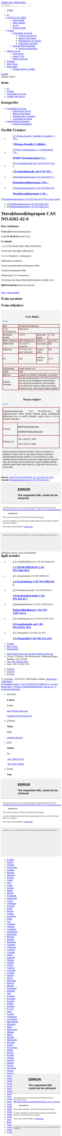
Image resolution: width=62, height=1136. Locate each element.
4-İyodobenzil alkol (10, 684)
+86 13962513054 (15, 759)
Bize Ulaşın (12, 64)
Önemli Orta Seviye (27, 35)
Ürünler (10, 30)
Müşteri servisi (13, 51)
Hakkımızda (12, 649)
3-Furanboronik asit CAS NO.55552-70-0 (28, 626)
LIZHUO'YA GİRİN (16, 17)
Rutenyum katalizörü (27, 48)
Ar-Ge (16, 25)
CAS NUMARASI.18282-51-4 (34, 684)
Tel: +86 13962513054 (17, 661)
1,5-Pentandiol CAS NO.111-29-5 (32, 638)
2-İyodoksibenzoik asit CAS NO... (33, 171)
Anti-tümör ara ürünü (28, 43)
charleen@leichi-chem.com (30, 431)
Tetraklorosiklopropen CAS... (30, 193)
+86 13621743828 (15, 764)
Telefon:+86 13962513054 (13, 2)
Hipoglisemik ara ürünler (29, 41)
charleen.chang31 (15, 737)
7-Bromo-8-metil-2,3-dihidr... (30, 144)
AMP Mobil (6, 681)
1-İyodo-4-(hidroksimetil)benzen (27, 686)
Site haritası (51, 679)
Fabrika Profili (19, 28)
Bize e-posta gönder (10, 292)
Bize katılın (12, 66)
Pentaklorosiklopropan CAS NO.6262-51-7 (30, 480)
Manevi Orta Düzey (27, 38)
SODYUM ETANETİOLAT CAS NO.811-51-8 (31, 477)
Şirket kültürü (19, 23)
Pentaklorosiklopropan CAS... (31, 182)
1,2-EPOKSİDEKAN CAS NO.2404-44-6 (28, 569)
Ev (8, 15)
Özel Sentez (18, 53)
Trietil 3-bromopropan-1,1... (29, 157)
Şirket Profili (18, 20)
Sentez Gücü (18, 56)
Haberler (11, 61)
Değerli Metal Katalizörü (24, 46)
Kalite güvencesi (20, 59)
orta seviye (48, 686)
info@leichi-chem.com (28, 426)
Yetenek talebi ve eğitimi (24, 69)
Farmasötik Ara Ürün (22, 33)
